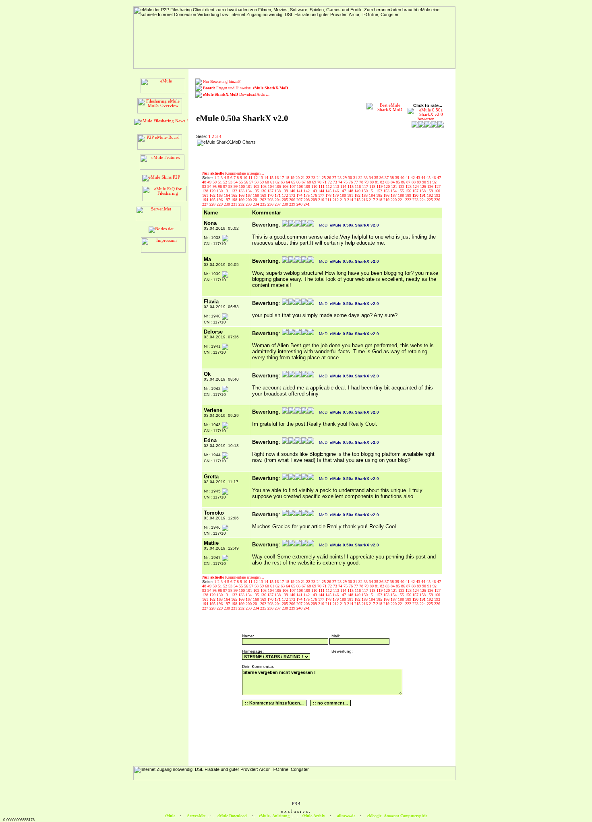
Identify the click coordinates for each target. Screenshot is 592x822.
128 (205, 191)
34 (371, 177)
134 (249, 191)
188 (401, 195)
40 (403, 177)
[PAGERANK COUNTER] (296, 804)
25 (324, 177)
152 (379, 191)
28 (340, 177)
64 (288, 182)
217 (372, 200)
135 (256, 191)
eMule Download (232, 816)
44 (423, 177)
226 (437, 200)
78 (361, 182)
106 (286, 186)
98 (231, 186)
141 (300, 191)
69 (314, 182)
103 (264, 186)
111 (322, 186)
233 (249, 204)
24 (319, 177)
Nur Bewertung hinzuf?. (222, 81)
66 (299, 182)
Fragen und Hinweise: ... (247, 88)
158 (423, 191)
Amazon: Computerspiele (405, 816)
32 (361, 177)
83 (388, 182)
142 (307, 191)
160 (437, 191)
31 (355, 177)
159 (430, 191)
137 (271, 191)
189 (408, 195)
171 (278, 195)
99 (236, 186)
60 (267, 182)
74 (341, 182)
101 (249, 186)
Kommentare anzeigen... (233, 173)
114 (344, 186)
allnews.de (346, 816)
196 (220, 200)
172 (285, 195)
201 (256, 200)
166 (242, 195)
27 (334, 177)
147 (343, 191)
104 (271, 186)
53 (231, 182)
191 (423, 195)
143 (314, 191)
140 (292, 191)
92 (435, 182)
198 (234, 200)
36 (382, 177)
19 (293, 177)
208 (307, 200)
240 (300, 204)
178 (329, 195)
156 (408, 191)
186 (387, 195)
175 (307, 195)
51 (220, 182)
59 (262, 182)
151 (372, 191)
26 (329, 177)
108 (300, 186)
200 (249, 200)
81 (377, 182)
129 (213, 191)
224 (423, 200)
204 (278, 200)
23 (314, 177)
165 (234, 195)
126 (431, 186)
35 (376, 177)
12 (256, 177)
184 (372, 195)
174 (300, 195)
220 (394, 200)
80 (372, 182)
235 (263, 204)
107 (293, 186)
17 (282, 177)
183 (365, 195)
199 (242, 200)
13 (261, 177)
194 (205, 200)
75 (346, 182)
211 (329, 200)
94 (210, 186)
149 (358, 191)
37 (387, 177)
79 (367, 182)
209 (314, 200)
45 (429, 177)
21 (303, 177)
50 (215, 182)
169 (263, 195)
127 (438, 186)
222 (408, 200)
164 (227, 195)
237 (278, 204)
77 (356, 182)
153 (387, 191)
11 (251, 177)
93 (204, 186)
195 (213, 200)
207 (300, 200)
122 (402, 186)
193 (437, 195)
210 (321, 200)
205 (285, 200)
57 (252, 182)
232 (242, 204)
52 (225, 182)
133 (242, 191)
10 (245, 177)
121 (394, 186)
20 (298, 177)
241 (307, 204)
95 (215, 186)
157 (416, 191)
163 (220, 195)
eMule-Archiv (313, 816)
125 (423, 186)
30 (350, 177)
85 (398, 182)
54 (236, 182)
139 (285, 191)
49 (210, 182)
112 (329, 186)
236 (271, 204)
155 (401, 191)
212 (336, 200)
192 (430, 195)
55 (241, 182)
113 (336, 186)
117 (365, 186)
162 (213, 195)
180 (343, 195)
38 (392, 177)
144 (321, 191)
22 (308, 177)
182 (358, 195)
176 (314, 195)
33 (366, 177)
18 (287, 177)
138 (278, 191)
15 (272, 177)
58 (257, 182)
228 (213, 204)
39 (397, 177)
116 (358, 186)
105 (278, 186)
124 (416, 186)
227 (205, 204)
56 (246, 182)
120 (387, 186)
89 (419, 182)
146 (336, 191)
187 (394, 195)
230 (227, 204)
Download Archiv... (237, 94)
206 (292, 200)
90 (424, 182)
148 (350, 191)
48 (204, 182)
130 (220, 191)
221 (401, 200)
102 (257, 186)
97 (225, 186)
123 (409, 186)
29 (345, 177)
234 (256, 204)
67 (304, 182)
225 (430, 200)
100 (242, 186)
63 (283, 182)
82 (382, 182)
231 (234, 204)
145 (329, 191)
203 (271, 200)
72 (330, 182)
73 (335, 182)
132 (234, 191)
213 (343, 200)
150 (365, 191)
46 (434, 177)
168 (256, 195)
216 (365, 200)
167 (249, 195)
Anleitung (281, 816)
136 (263, 191)
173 (292, 195)
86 (403, 182)
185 (379, 195)
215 (358, 200)
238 (285, 204)
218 (379, 200)
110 (315, 186)
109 (307, 186)
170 (271, 195)
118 (373, 186)
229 (220, 204)
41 (408, 177)
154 (394, 191)
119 (380, 186)
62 (278, 182)
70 (320, 182)
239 (292, 204)
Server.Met (196, 816)
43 (418, 177)
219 (387, 200)
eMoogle (374, 816)
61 (272, 182)
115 (351, 186)
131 (227, 191)
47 (439, 177)
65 (293, 182)
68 (309, 182)
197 (227, 200)
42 (413, 177)
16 (277, 177)
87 (409, 182)
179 (336, 195)
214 (350, 200)
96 (220, 186)
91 (430, 182)
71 (325, 182)
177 (321, 195)
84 (393, 182)
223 (416, 200)
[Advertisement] (310, 152)
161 (205, 195)
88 (414, 182)
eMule (170, 816)
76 (351, 182)
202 (263, 200)
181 (350, 195)
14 (266, 177)
